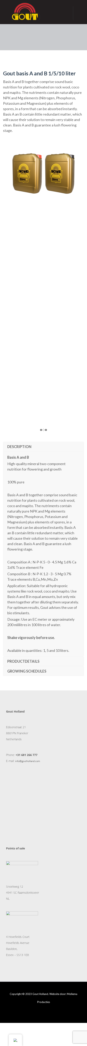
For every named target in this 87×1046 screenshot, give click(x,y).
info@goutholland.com (27, 761)
